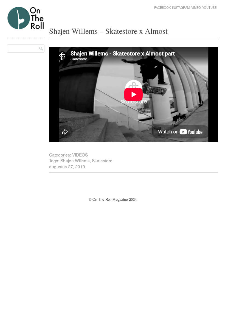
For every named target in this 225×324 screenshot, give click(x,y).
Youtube (209, 7)
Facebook (162, 7)
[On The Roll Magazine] (26, 27)
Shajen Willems (75, 160)
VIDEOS (80, 155)
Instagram (181, 7)
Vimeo (196, 7)
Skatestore (102, 160)
